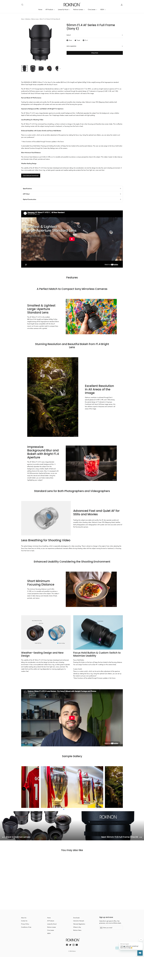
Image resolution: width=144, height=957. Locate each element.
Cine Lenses (92, 9)
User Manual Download (30, 175)
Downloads (76, 918)
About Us (23, 918)
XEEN (102, 9)
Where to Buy (77, 927)
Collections (27, 19)
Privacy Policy (25, 924)
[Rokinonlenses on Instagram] (73, 945)
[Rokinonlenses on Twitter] (70, 945)
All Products (49, 9)
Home (40, 9)
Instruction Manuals (78, 921)
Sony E (69, 35)
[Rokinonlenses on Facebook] (67, 945)
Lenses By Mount (63, 9)
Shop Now (94, 53)
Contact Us (24, 921)
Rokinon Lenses (78, 9)
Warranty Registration (79, 924)
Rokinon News (77, 930)
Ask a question (71, 46)
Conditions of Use (26, 927)
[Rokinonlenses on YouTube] (77, 945)
